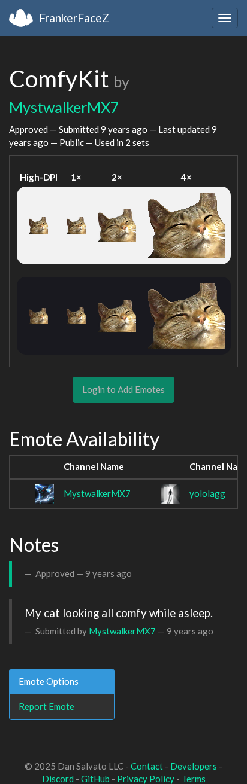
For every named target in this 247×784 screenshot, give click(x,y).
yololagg (207, 493)
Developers (193, 766)
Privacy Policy (145, 778)
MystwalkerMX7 (64, 107)
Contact (147, 766)
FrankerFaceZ (74, 18)
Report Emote (46, 706)
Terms (194, 778)
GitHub (95, 778)
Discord (58, 778)
